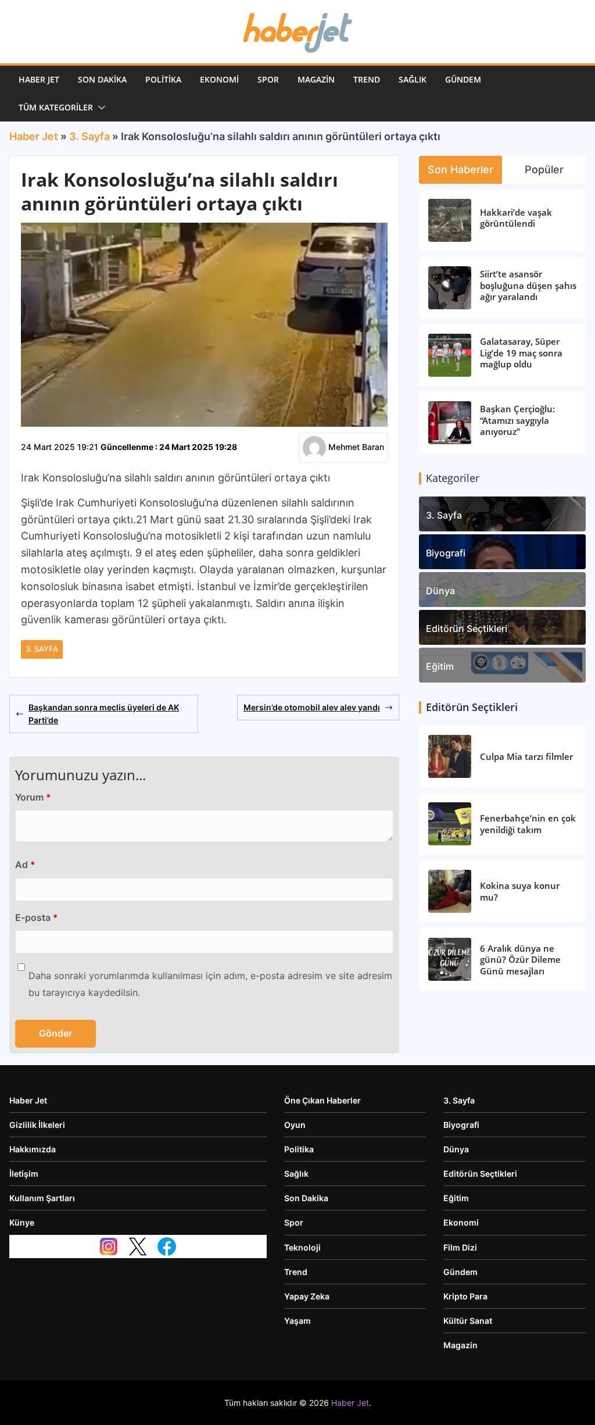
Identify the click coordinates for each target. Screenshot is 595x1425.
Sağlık (412, 79)
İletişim (23, 1173)
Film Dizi (460, 1247)
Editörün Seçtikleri (466, 628)
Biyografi (445, 553)
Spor (268, 79)
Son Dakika (102, 79)
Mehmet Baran (356, 447)
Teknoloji (302, 1247)
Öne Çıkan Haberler (322, 1100)
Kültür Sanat (467, 1321)
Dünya (440, 591)
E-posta (36, 917)
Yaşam (297, 1321)
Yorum (33, 797)
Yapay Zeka (306, 1296)
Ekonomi (219, 79)
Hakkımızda (32, 1149)
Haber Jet (39, 79)
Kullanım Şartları (42, 1198)
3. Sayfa (89, 136)
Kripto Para (465, 1296)
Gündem (463, 79)
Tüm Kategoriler (56, 107)
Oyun (295, 1125)
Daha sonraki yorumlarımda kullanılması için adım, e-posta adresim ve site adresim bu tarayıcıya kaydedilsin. (210, 984)
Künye (21, 1222)
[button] (99, 107)
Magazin (316, 79)
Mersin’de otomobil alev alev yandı (311, 707)
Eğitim (440, 666)
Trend (366, 79)
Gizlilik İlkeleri (37, 1125)
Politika (163, 79)
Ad (25, 864)
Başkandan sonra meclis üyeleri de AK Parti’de (103, 713)
